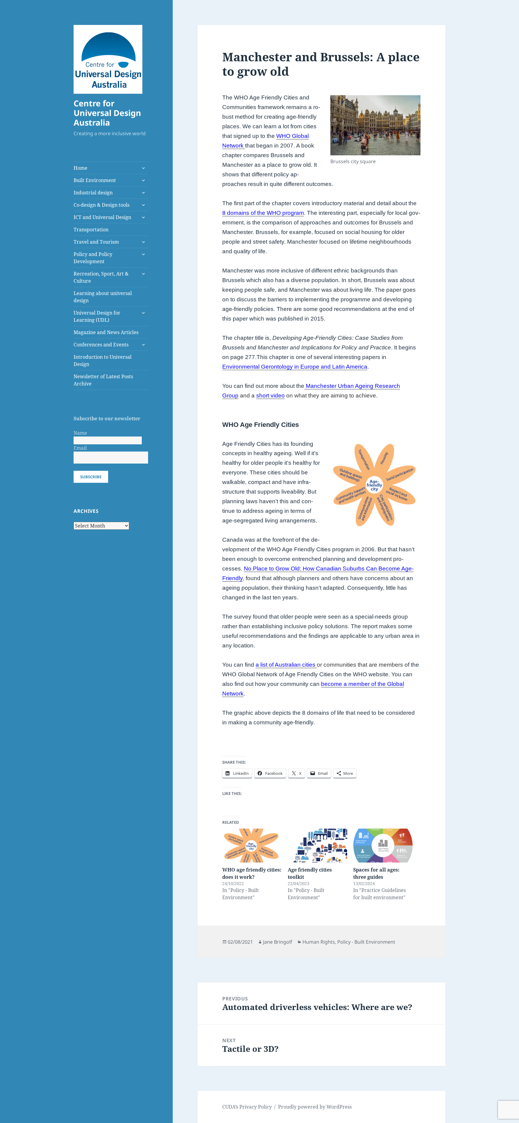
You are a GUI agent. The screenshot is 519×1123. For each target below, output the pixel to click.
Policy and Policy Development (93, 258)
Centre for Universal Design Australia (107, 113)
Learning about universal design (103, 297)
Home (80, 168)
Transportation (91, 229)
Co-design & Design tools (101, 205)
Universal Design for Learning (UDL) (97, 316)
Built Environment (95, 180)
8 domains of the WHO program (263, 213)
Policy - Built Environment (366, 942)
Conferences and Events (101, 344)
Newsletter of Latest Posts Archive (103, 380)
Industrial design (93, 192)
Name (80, 433)
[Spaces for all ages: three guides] (383, 846)
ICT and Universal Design (102, 217)
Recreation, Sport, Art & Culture (101, 277)
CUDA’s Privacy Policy (247, 1106)
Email (80, 448)
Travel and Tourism (96, 242)
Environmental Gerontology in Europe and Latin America (294, 367)
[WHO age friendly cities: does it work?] (252, 846)
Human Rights (318, 942)
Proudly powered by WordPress (315, 1106)
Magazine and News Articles (106, 332)
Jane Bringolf (277, 942)
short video (270, 395)
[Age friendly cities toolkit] (317, 846)
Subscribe (91, 476)
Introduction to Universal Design (103, 360)
